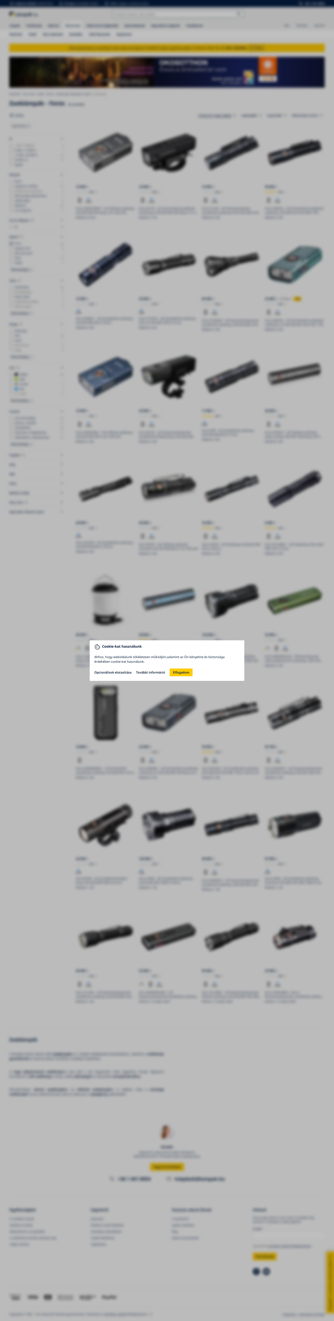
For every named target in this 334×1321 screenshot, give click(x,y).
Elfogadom (181, 672)
